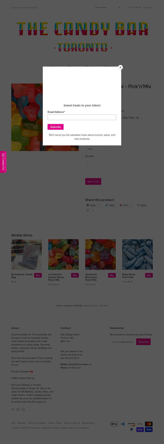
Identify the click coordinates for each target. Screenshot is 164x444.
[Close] (120, 67)
